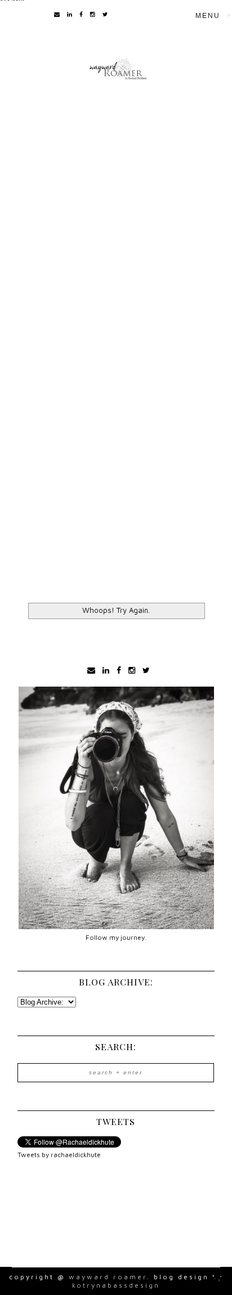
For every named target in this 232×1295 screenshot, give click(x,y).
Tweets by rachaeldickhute (59, 1154)
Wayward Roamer (108, 1276)
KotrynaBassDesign (116, 1285)
